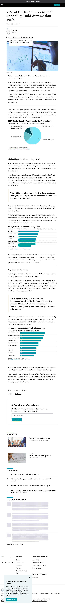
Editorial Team (20, 562)
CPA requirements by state (39, 455)
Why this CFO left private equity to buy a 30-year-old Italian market (31, 480)
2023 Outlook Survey (31, 94)
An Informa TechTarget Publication (32, 1)
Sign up (57, 5)
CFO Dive (35, 577)
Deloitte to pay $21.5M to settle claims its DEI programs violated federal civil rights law (33, 491)
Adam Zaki (14, 30)
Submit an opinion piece (39, 565)
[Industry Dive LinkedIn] (2, 562)
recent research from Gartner (32, 109)
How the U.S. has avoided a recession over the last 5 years (31, 486)
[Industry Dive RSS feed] (12, 562)
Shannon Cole (28, 168)
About (17, 560)
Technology (18, 394)
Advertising (35, 560)
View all (9, 544)
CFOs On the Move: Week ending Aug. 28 (25, 474)
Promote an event (37, 568)
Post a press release (17, 544)
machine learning (51, 183)
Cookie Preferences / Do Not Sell (38, 601)
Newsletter (19, 568)
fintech (28, 88)
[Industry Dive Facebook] (5, 562)
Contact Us (19, 565)
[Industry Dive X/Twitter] (9, 562)
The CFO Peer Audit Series (39, 438)
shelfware (47, 90)
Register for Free (11, 599)
